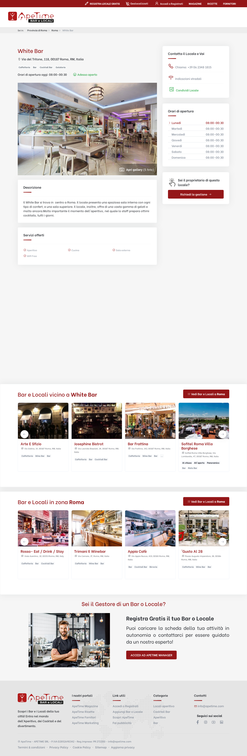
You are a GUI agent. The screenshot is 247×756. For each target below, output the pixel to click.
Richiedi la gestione (193, 194)
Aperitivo (159, 717)
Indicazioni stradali (188, 78)
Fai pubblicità (122, 723)
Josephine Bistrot (88, 443)
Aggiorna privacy (123, 747)
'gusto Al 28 (192, 551)
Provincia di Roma (37, 30)
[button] (168, 3)
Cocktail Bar (161, 711)
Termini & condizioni (31, 747)
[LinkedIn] (221, 722)
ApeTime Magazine (85, 706)
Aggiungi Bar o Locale (128, 711)
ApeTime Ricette (83, 711)
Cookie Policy (82, 747)
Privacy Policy (58, 747)
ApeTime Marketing (85, 723)
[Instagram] (205, 722)
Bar (155, 723)
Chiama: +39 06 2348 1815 (193, 67)
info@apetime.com (211, 706)
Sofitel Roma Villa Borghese (197, 445)
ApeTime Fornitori (84, 717)
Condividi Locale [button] (187, 90)
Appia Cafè (137, 551)
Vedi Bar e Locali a (208, 394)
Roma (55, 30)
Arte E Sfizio (31, 443)
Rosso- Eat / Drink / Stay (42, 551)
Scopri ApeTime (123, 717)
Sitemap (101, 747)
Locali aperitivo (163, 706)
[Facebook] (197, 722)
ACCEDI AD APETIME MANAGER (151, 655)
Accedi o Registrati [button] (125, 706)
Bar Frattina (138, 443)
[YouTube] (213, 722)
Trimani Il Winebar (90, 551)
